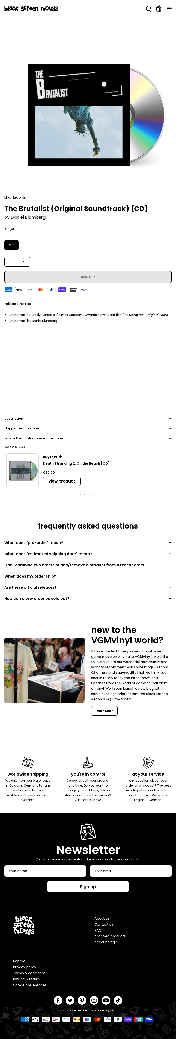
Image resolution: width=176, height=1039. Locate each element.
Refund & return (26, 979)
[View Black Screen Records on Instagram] (94, 1000)
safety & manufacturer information (33, 438)
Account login (106, 942)
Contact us (103, 924)
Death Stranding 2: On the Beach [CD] (76, 463)
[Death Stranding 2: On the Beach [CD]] (22, 470)
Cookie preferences (30, 985)
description (13, 418)
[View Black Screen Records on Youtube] (106, 1000)
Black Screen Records (79, 1010)
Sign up (88, 887)
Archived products (110, 936)
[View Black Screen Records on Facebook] (58, 1000)
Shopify (114, 1010)
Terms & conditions (29, 973)
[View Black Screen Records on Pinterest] (82, 1000)
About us (101, 918)
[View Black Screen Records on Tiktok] (118, 1000)
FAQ (98, 930)
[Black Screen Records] (31, 8)
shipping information (21, 428)
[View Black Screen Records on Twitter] (70, 1000)
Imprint (19, 961)
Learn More (104, 711)
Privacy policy (24, 967)
